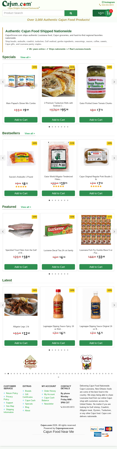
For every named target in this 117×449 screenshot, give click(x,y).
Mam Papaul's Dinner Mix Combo (21, 103)
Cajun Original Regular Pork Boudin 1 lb (96, 177)
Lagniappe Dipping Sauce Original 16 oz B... (96, 327)
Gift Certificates (28, 395)
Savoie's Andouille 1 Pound (21, 177)
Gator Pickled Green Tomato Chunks (96, 103)
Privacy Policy (8, 398)
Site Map (9, 406)
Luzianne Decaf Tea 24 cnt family (58, 250)
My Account (49, 394)
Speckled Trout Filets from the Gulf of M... (21, 251)
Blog (27, 407)
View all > (25, 57)
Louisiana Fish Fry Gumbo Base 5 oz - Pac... (96, 251)
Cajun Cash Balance (48, 399)
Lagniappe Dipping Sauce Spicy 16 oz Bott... (58, 327)
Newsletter (48, 404)
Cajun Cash (30, 400)
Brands (28, 391)
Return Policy (11, 393)
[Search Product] (70, 13)
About (27, 410)
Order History (50, 391)
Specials (29, 404)
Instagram (109, 2)
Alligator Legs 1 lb (21, 326)
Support (9, 403)
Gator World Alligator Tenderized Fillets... (58, 177)
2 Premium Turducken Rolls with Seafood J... (58, 104)
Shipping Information (9, 410)
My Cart (108, 13)
